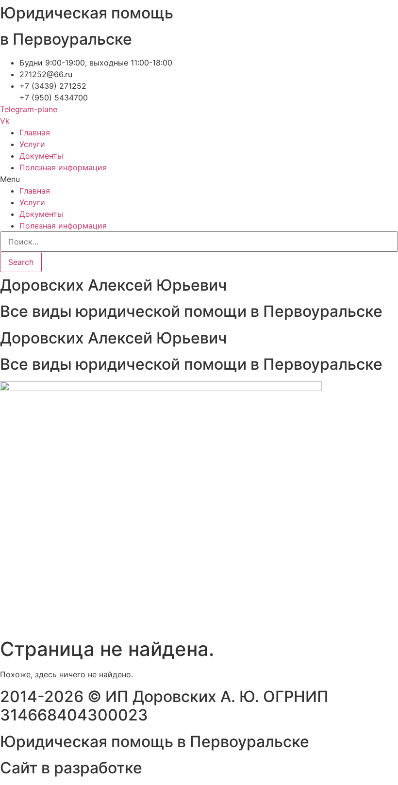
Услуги (32, 144)
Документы (41, 156)
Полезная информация (63, 167)
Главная (34, 132)
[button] (199, 179)
